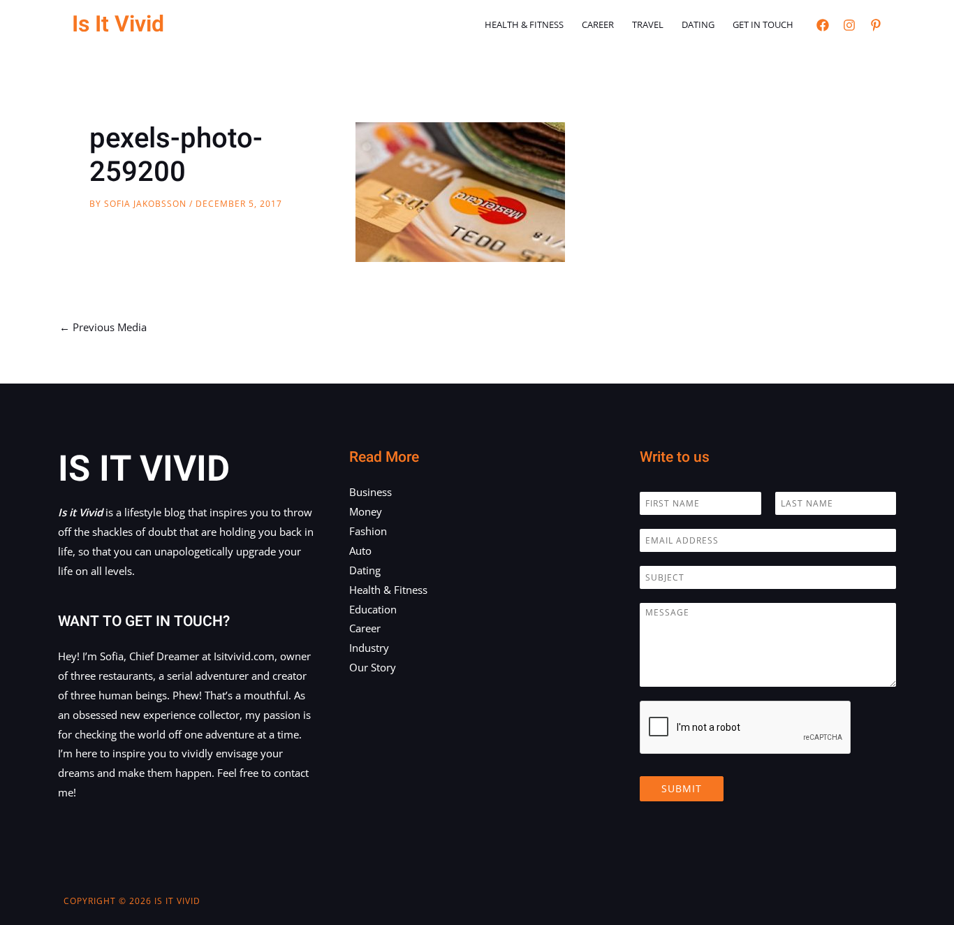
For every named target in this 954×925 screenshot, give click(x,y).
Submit (681, 788)
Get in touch (763, 24)
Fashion (368, 531)
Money (365, 511)
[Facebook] (822, 25)
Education (373, 609)
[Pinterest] (875, 25)
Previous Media (103, 327)
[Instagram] (849, 25)
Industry (369, 648)
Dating (698, 24)
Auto (360, 551)
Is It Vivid (118, 24)
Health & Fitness (524, 24)
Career (598, 24)
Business (370, 492)
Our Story (372, 667)
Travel (647, 24)
